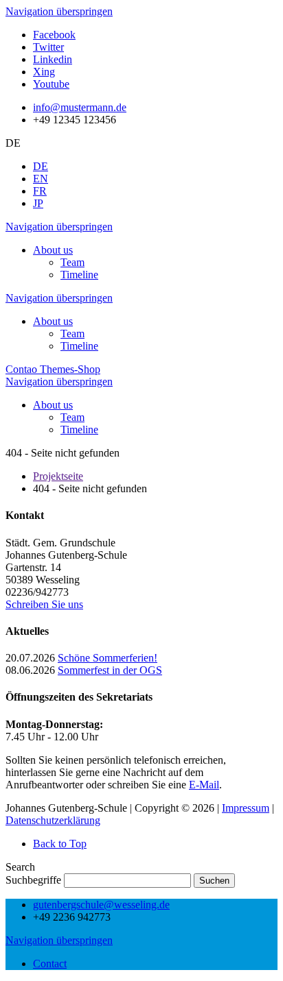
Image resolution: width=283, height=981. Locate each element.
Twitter (48, 47)
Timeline (79, 274)
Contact (50, 963)
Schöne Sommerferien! (107, 658)
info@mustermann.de (79, 107)
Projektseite (58, 476)
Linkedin (52, 59)
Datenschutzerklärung (52, 820)
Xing (44, 71)
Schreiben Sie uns (44, 604)
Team (72, 262)
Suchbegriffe (33, 880)
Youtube (51, 84)
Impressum (245, 808)
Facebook (54, 34)
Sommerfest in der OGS (110, 670)
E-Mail (204, 784)
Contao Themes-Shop (52, 369)
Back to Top (60, 843)
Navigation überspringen (59, 11)
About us (53, 250)
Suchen (214, 880)
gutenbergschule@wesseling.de (101, 904)
